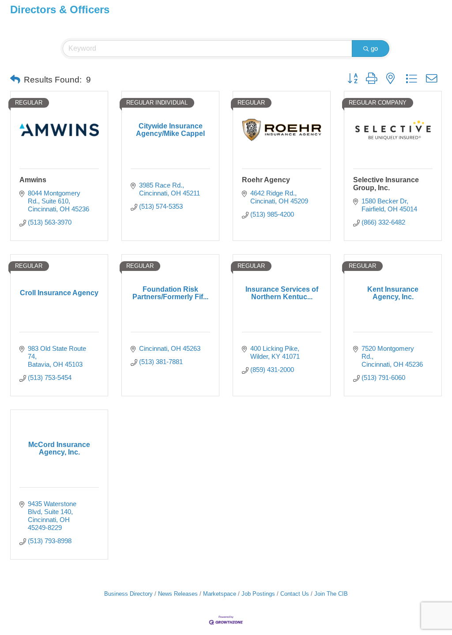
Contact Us (294, 593)
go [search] (374, 48)
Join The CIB (331, 593)
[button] (15, 79)
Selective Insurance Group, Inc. (386, 184)
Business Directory (128, 593)
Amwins (32, 180)
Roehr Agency (266, 180)
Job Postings (258, 593)
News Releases (178, 593)
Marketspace (219, 593)
